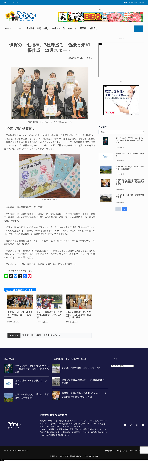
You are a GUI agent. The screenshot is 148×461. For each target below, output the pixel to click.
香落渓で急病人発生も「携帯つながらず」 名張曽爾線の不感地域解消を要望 (130, 182)
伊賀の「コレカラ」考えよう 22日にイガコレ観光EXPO (20, 315)
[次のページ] (124, 209)
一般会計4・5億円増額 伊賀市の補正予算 (130, 196)
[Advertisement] (121, 59)
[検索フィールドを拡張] (138, 28)
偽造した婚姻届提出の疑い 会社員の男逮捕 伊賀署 (47, 335)
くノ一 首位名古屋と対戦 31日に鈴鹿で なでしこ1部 (49, 315)
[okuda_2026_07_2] (100, 21)
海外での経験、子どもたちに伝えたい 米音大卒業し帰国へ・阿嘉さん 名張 (130, 140)
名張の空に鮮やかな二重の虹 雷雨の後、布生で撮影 (130, 168)
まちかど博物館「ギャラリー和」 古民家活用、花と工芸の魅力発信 (78, 315)
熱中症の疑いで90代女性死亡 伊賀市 (130, 154)
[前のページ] (118, 209)
